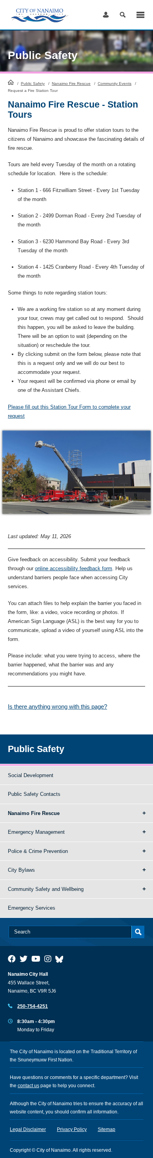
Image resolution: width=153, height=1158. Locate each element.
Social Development (30, 775)
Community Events (114, 83)
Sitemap (106, 1129)
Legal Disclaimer (28, 1129)
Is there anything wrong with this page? (57, 706)
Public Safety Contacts (34, 794)
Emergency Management (36, 832)
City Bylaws (21, 870)
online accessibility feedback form (73, 568)
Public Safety (33, 83)
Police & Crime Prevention (38, 851)
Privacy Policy (72, 1129)
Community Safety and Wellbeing (46, 889)
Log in (105, 14)
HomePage (11, 82)
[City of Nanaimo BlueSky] (61, 959)
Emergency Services (31, 908)
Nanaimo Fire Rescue (71, 83)
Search (122, 14)
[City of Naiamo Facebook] (12, 959)
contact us (28, 1085)
